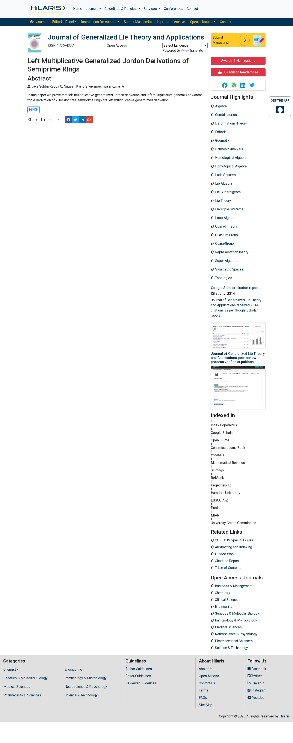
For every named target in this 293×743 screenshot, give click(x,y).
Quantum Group (226, 235)
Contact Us (207, 683)
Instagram (258, 690)
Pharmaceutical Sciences (22, 695)
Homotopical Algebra (230, 166)
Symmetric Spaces (228, 269)
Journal (41, 22)
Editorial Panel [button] (63, 22)
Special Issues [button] (201, 22)
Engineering (73, 669)
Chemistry (11, 669)
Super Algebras (226, 261)
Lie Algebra (223, 183)
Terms (203, 690)
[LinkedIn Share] (82, 119)
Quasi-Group (224, 244)
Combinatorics (225, 115)
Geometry (222, 140)
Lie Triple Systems (228, 209)
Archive (179, 22)
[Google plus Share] (89, 119)
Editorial (220, 132)
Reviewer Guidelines (140, 683)
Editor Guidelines (138, 676)
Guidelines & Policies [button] (120, 9)
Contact (192, 9)
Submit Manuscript (138, 22)
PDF (35, 109)
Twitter (256, 676)
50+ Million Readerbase (240, 72)
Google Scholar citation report (235, 288)
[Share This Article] (224, 85)
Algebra (220, 106)
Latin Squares (225, 175)
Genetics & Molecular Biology (25, 678)
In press (163, 22)
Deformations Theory (230, 123)
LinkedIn (257, 683)
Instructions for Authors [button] (98, 22)
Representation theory (231, 252)
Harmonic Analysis (228, 149)
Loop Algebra (224, 218)
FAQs (203, 698)
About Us (206, 669)
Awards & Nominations (238, 61)
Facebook (258, 669)
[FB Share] (68, 119)
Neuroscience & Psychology (86, 687)
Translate (196, 51)
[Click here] (47, 8)
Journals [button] (92, 9)
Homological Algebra (230, 158)
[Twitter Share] (75, 119)
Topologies (223, 278)
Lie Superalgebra (227, 192)
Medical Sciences (16, 687)
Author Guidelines (138, 669)
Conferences (173, 9)
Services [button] (150, 9)
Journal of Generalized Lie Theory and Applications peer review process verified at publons (238, 358)
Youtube (257, 698)
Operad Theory (225, 226)
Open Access (209, 676)
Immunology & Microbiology (86, 678)
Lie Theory (222, 201)
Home (77, 9)
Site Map (205, 705)
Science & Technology (81, 695)
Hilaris (284, 716)
